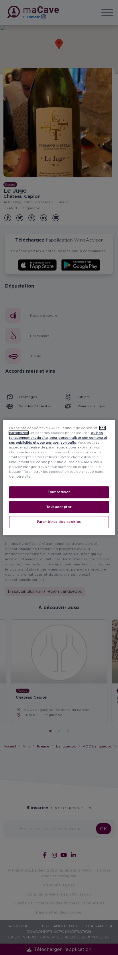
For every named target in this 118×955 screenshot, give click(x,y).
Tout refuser (59, 492)
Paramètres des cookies (59, 521)
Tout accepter (59, 507)
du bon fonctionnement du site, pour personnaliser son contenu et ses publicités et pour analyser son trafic (58, 437)
